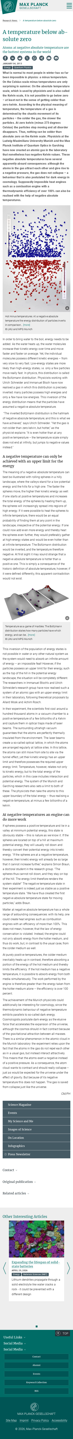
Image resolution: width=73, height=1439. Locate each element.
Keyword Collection (36, 1382)
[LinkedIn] (12, 58)
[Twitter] (27, 58)
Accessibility (59, 1420)
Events (12, 1113)
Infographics (16, 1146)
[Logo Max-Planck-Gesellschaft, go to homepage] (31, 7)
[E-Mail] (49, 58)
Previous (4, 1269)
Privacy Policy (40, 1420)
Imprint (24, 1420)
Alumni (36, 1365)
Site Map (11, 1420)
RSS (36, 1391)
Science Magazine (19, 1104)
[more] (26, 324)
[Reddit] (20, 58)
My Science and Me (20, 1121)
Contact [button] (9, 1170)
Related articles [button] (15, 1193)
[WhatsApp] (34, 58)
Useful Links (13, 1337)
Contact (36, 1356)
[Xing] (41, 58)
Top (65, 1333)
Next (68, 1269)
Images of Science (20, 1129)
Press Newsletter (19, 1154)
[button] (67, 308)
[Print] (56, 58)
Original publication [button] (18, 1182)
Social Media (13, 1343)
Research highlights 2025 (30, 1262)
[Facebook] (5, 58)
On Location (16, 1138)
